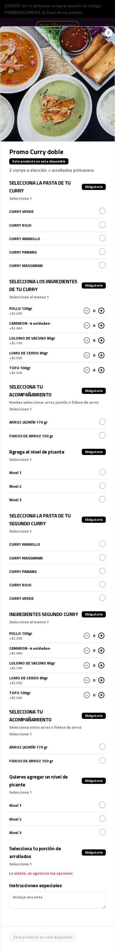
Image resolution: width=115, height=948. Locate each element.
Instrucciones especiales (35, 885)
